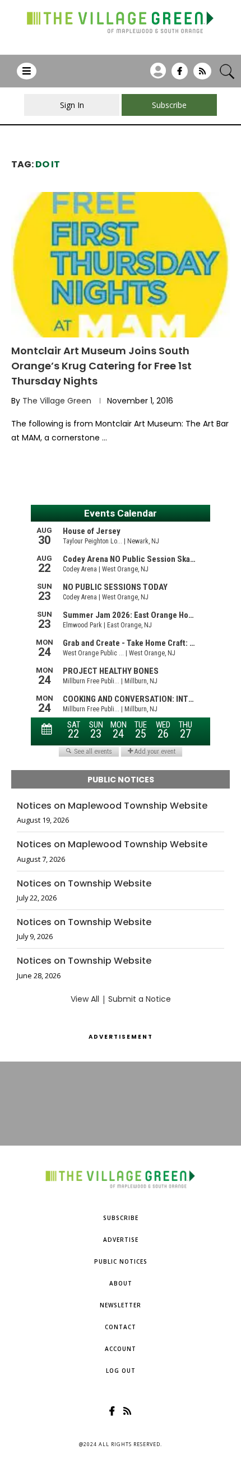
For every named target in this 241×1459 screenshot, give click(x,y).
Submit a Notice (139, 999)
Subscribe (120, 1218)
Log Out (121, 1370)
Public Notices (120, 1261)
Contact (120, 1327)
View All (85, 999)
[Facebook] (180, 75)
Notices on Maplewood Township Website (112, 806)
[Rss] (202, 75)
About (120, 1283)
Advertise (120, 1240)
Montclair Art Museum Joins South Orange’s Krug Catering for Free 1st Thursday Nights (101, 366)
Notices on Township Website (84, 884)
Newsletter (120, 1305)
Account (120, 1349)
